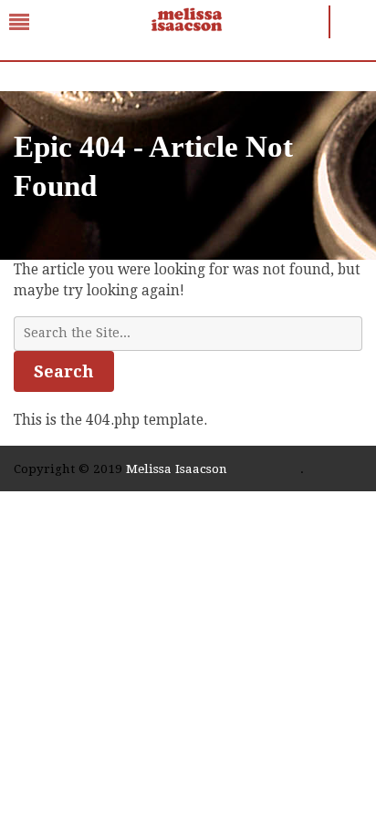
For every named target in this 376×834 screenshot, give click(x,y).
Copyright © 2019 (70, 468)
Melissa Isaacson (176, 468)
